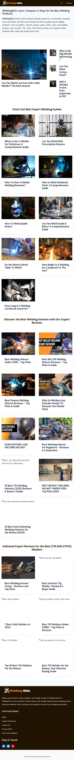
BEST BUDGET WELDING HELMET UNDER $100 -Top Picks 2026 (55, 488)
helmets (29, 25)
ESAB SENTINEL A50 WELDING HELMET (16, 446)
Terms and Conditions (10, 733)
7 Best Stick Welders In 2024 (17, 626)
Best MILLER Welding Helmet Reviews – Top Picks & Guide (54, 362)
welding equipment (42, 19)
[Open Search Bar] (61, 3)
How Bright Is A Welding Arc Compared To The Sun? (55, 267)
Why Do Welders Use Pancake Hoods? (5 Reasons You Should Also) (53, 405)
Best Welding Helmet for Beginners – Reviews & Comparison (55, 447)
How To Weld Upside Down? (16, 225)
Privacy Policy (7, 729)
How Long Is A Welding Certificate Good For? (17, 307)
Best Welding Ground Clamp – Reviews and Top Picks (16, 586)
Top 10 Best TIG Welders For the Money (18, 667)
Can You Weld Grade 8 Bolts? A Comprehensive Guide (55, 226)
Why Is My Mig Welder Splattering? (65, 55)
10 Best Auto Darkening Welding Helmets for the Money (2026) (18, 529)
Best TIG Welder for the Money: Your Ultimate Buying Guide (55, 668)
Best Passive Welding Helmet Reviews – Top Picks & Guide (17, 403)
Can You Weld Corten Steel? (63, 71)
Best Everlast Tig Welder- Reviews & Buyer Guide (52, 586)
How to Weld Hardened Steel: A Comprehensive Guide (55, 185)
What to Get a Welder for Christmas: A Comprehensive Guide (17, 144)
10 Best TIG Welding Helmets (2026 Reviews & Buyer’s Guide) (18, 488)
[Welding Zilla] (12, 3)
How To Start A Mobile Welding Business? (17, 184)
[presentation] (24, 65)
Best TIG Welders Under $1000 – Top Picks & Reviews (55, 627)
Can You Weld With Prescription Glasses (53, 143)
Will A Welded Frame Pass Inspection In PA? (65, 89)
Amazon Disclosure (9, 721)
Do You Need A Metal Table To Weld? (16, 266)
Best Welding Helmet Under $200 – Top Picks (18, 361)
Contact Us (6, 725)
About (4, 717)
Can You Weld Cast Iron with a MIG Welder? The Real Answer (21, 84)
